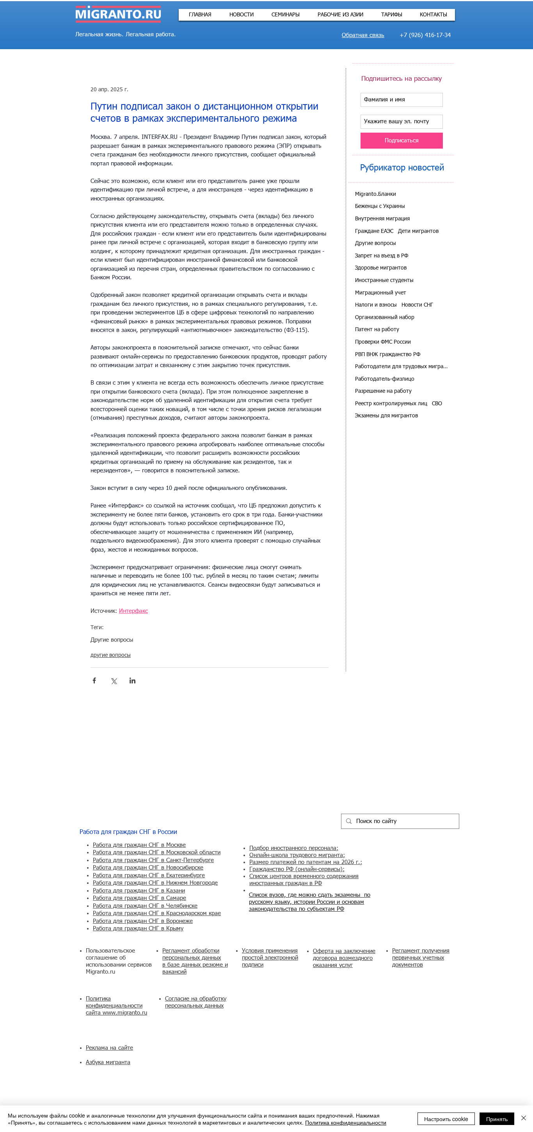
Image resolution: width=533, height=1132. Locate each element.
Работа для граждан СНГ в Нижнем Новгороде (155, 883)
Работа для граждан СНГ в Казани (139, 891)
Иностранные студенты (384, 280)
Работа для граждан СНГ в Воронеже (143, 921)
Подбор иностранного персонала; (293, 848)
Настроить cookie (446, 1119)
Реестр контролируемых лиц (391, 403)
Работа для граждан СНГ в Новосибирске (148, 868)
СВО (437, 403)
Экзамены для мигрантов (386, 416)
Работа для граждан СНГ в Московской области (156, 852)
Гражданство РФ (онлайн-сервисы (294, 869)
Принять (497, 1119)
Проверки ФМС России (383, 342)
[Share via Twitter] (113, 680)
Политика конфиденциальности (345, 1122)
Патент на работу (377, 329)
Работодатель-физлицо (384, 379)
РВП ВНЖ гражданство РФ (387, 354)
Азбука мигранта (108, 1062)
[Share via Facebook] (94, 680)
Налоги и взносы (376, 305)
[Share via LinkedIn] (132, 680)
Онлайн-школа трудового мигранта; (297, 855)
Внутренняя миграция (382, 219)
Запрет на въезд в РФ (381, 256)
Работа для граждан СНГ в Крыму (138, 929)
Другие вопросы (112, 640)
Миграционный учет (380, 293)
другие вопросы (111, 655)
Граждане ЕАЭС (374, 231)
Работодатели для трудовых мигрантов (401, 366)
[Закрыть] (523, 1119)
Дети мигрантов (418, 231)
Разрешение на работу (383, 391)
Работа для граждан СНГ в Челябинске (145, 906)
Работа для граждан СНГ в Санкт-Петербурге (153, 860)
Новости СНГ (417, 305)
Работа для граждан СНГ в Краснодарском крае (157, 913)
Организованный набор (384, 317)
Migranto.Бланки (375, 194)
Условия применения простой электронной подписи (270, 958)
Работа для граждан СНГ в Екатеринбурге (149, 875)
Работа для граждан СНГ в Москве (139, 845)
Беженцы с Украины (380, 206)
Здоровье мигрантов (381, 268)
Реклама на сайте (109, 1048)
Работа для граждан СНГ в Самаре (139, 898)
